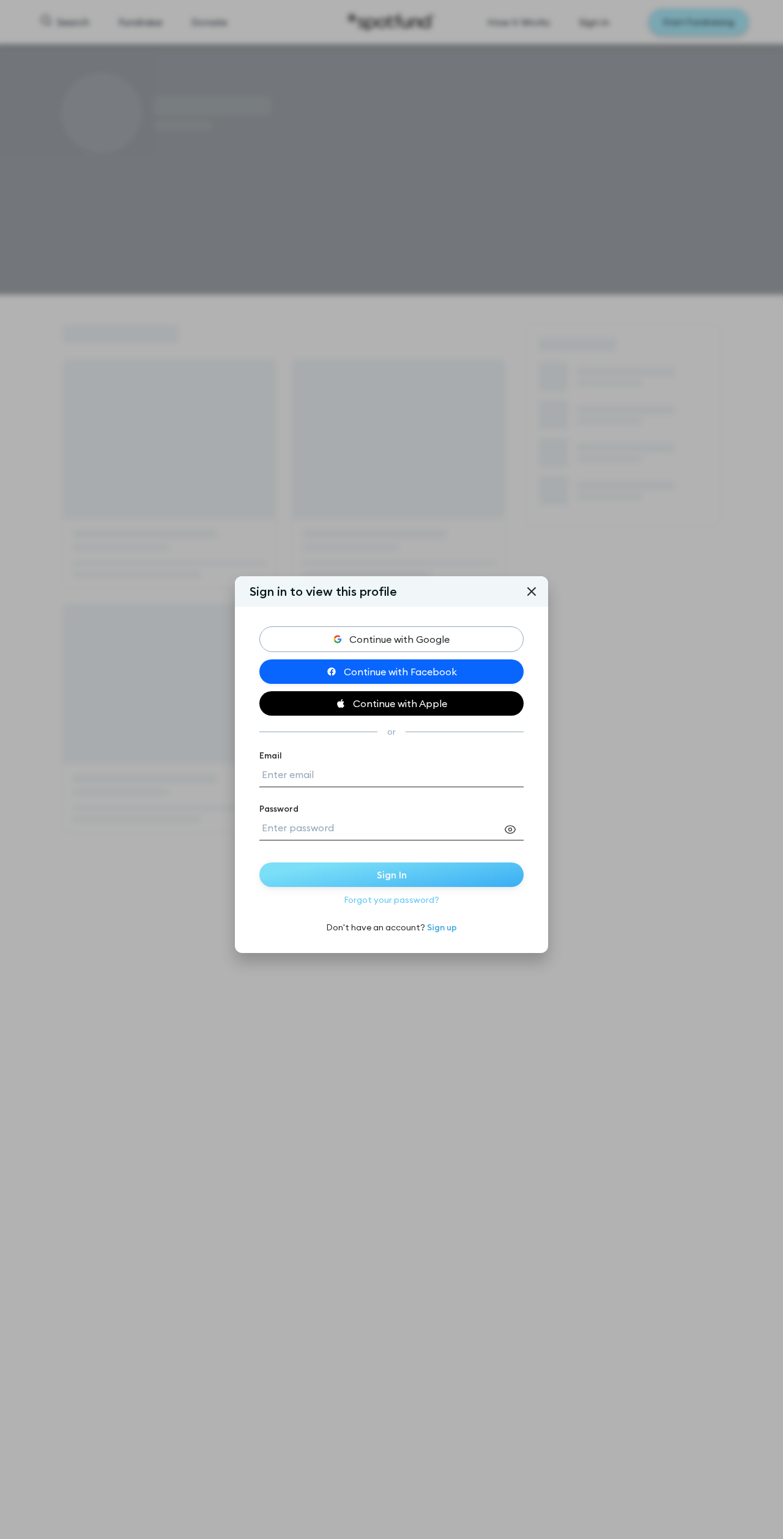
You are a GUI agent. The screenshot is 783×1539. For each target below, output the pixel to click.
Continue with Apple (400, 703)
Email (270, 755)
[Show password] (514, 829)
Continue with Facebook (400, 672)
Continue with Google (399, 639)
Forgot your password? (391, 899)
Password (279, 808)
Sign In (392, 875)
